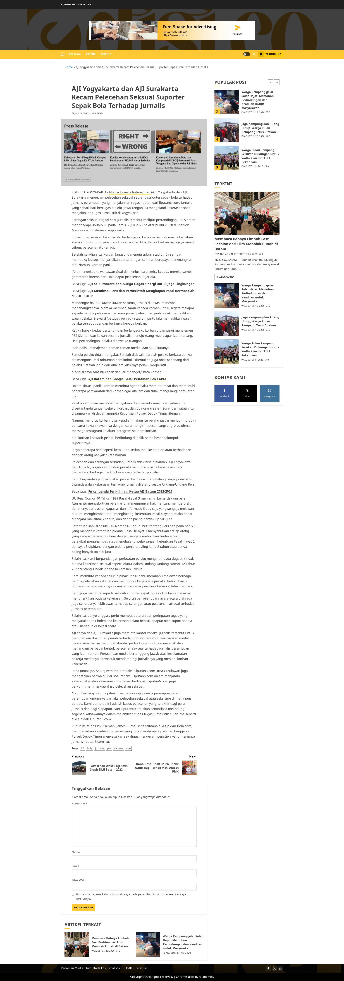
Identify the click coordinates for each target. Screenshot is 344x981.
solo (128, 748)
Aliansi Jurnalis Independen (129, 192)
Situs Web (78, 880)
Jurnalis (99, 748)
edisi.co (106, 54)
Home (68, 67)
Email (75, 866)
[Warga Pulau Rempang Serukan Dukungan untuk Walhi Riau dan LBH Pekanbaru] (226, 158)
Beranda (75, 54)
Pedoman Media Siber (76, 968)
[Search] (254, 54)
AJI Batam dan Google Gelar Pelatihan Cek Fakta (127, 379)
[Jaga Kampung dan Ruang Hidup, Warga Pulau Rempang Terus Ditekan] (226, 130)
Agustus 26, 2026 (104, 950)
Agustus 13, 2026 (176, 953)
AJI (82, 748)
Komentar (80, 803)
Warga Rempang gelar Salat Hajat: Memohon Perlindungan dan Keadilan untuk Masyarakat (183, 942)
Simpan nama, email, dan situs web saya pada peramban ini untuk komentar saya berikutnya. (130, 896)
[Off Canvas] (63, 54)
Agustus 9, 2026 (253, 166)
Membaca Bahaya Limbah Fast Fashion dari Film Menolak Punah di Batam (110, 942)
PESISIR (90, 54)
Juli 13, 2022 (82, 113)
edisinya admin (223, 254)
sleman (118, 748)
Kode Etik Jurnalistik (106, 968)
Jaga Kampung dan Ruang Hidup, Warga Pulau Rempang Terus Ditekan (260, 128)
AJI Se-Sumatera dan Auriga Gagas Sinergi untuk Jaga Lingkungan (141, 284)
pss (109, 748)
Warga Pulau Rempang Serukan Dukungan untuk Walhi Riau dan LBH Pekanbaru (260, 156)
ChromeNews (185, 977)
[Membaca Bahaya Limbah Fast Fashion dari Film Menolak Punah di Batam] (76, 944)
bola (89, 748)
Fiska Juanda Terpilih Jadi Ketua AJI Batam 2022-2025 (130, 491)
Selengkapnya (225, 276)
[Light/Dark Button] (246, 54)
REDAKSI (128, 968)
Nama (76, 852)
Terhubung (273, 54)
